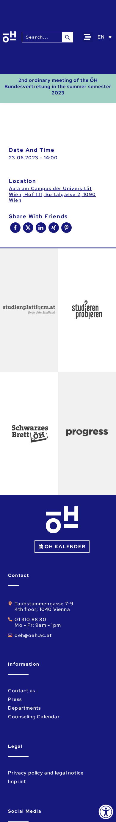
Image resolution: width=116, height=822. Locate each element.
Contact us (21, 690)
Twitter (28, 227)
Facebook (15, 227)
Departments (24, 708)
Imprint (17, 781)
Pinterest (66, 227)
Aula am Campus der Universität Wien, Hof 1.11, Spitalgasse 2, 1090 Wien (52, 194)
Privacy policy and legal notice (46, 773)
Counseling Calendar (34, 716)
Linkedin (41, 227)
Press (15, 699)
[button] (88, 37)
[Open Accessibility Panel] (106, 811)
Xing (53, 227)
